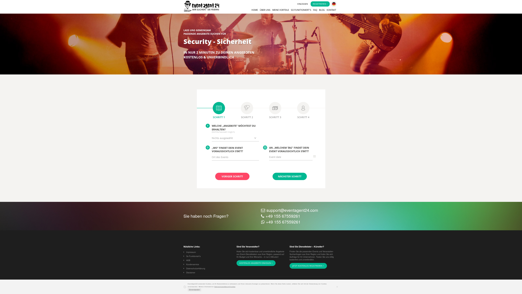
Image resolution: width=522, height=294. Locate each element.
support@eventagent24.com (292, 210)
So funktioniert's (301, 9)
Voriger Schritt (232, 176)
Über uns (265, 9)
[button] (333, 4)
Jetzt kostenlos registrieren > (306, 266)
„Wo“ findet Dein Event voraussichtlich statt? (227, 149)
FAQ (315, 9)
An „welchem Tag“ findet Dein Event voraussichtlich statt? (289, 149)
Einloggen (302, 4)
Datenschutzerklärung (195, 268)
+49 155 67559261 (283, 216)
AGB (188, 260)
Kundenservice (192, 264)
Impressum (191, 252)
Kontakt (331, 9)
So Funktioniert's (193, 256)
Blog (322, 9)
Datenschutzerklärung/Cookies (224, 286)
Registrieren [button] (320, 4)
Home (254, 9)
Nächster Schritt (289, 176)
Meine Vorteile (280, 9)
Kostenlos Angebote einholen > (254, 263)
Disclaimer (190, 272)
